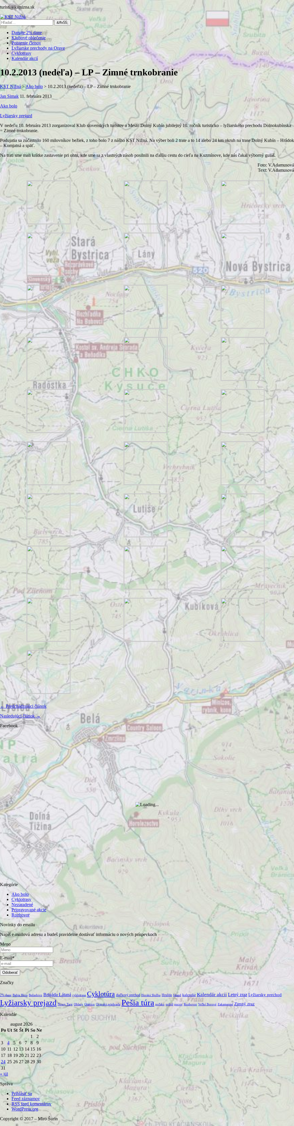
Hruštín (167, 995)
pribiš (169, 1004)
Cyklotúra (101, 994)
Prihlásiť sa (21, 1093)
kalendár (189, 995)
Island (177, 995)
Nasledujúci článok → (20, 715)
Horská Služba (150, 995)
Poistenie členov (26, 42)
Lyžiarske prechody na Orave (38, 48)
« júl (4, 1074)
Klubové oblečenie (28, 37)
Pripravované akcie (28, 909)
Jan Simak (9, 96)
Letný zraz (237, 994)
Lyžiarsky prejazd (16, 115)
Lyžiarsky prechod (265, 994)
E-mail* (7, 957)
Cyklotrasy (21, 53)
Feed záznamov (25, 1098)
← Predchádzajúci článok (23, 706)
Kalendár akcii (212, 994)
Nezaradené (22, 904)
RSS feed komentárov (31, 1103)
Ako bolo (8, 105)
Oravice (89, 1004)
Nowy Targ (65, 1004)
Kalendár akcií (24, 58)
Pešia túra (137, 1002)
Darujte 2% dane (26, 32)
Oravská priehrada (108, 1004)
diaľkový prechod (128, 995)
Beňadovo (35, 995)
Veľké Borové (207, 1004)
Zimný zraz (244, 1004)
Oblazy (78, 1004)
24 (3, 1061)
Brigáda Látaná (57, 994)
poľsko (160, 1004)
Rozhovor (20, 914)
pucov (178, 1004)
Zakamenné (225, 1004)
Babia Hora (20, 995)
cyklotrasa (79, 995)
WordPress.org (24, 1109)
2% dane (5, 995)
